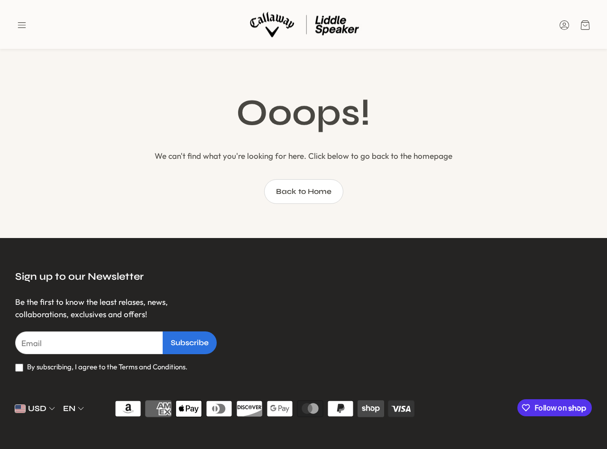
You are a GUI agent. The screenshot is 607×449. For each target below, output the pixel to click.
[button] (21, 25)
